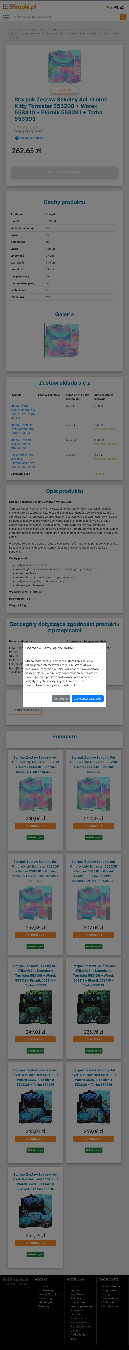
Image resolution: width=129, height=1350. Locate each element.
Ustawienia (61, 698)
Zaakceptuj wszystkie (87, 698)
